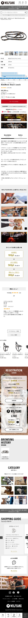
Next (26, 36)
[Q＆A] (23, 2)
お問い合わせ (21, 598)
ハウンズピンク (22, 15)
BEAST (5, 18)
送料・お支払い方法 (17, 596)
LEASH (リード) (11, 18)
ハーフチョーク (16, 15)
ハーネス (5, 15)
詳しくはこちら (14, 550)
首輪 (8, 15)
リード (11, 15)
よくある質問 (14, 598)
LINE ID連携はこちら (14, 429)
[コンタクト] (20, 2)
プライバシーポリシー (7, 598)
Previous (1, 36)
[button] (1, 537)
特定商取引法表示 (8, 596)
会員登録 (14, 400)
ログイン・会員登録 (11, 601)
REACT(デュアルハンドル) (20, 18)
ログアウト (18, 601)
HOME (1, 18)
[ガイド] (26, 2)
